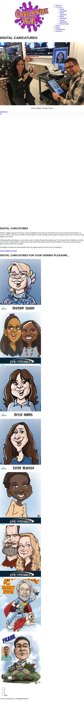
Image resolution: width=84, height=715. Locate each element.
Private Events (64, 23)
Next (5, 695)
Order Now (3, 112)
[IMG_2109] (20, 418)
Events (58, 27)
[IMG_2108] (20, 471)
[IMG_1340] (20, 684)
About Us (59, 5)
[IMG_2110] (20, 311)
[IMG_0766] (20, 364)
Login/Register (60, 29)
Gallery (58, 25)
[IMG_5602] (20, 631)
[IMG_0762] (20, 524)
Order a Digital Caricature (8, 251)
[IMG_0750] (20, 578)
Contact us (59, 31)
